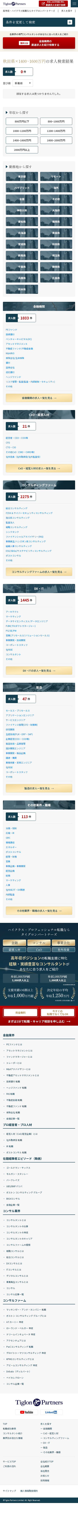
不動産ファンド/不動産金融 (19, 348)
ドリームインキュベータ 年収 (20, 1334)
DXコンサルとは (14, 1263)
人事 (8, 884)
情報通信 (10, 842)
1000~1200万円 (22, 131)
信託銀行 (10, 372)
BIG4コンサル (13, 1198)
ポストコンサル (13, 555)
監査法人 (10, 522)
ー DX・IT (45, 1442)
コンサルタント (13, 654)
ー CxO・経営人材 (49, 1433)
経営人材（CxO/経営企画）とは (22, 1133)
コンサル (10, 1288)
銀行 (8, 362)
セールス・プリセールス (18, 710)
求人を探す (45, 1423)
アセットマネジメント (17, 343)
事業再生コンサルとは (17, 1281)
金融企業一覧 (12, 1204)
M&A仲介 (10, 353)
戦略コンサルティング (16, 527)
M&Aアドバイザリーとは (18, 1069)
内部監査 (10, 894)
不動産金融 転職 (14, 1100)
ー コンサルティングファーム (54, 1438)
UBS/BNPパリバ (14, 1186)
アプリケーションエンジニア (20, 715)
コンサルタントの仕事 (17, 1226)
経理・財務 (11, 856)
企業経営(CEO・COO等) (17, 738)
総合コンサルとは (15, 1257)
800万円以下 (22, 121)
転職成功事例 (9, 1428)
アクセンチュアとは (16, 1340)
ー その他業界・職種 (50, 1452)
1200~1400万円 (56, 131)
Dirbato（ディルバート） (18, 1371)
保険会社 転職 (13, 1112)
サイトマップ (9, 1490)
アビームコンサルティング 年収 (21, 1365)
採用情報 (44, 1480)
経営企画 (10, 870)
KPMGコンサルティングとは (20, 1359)
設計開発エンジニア (15, 748)
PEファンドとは (14, 1044)
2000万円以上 (22, 150)
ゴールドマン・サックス (18, 1167)
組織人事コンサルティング (19, 546)
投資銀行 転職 (13, 1081)
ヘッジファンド (13, 376)
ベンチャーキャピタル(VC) (19, 339)
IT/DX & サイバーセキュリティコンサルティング (29, 512)
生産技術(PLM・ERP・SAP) (19, 734)
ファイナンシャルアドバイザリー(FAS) (24, 536)
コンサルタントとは (16, 1220)
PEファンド (11, 329)
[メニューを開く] (74, 3)
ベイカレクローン (15, 1377)
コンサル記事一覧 (15, 1294)
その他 (9, 386)
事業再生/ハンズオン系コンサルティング (26, 541)
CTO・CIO (11, 447)
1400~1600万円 (22, 140)
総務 (8, 875)
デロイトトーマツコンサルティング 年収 (26, 1352)
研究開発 (10, 729)
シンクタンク (12, 531)
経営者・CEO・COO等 (17, 437)
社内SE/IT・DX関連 (15, 889)
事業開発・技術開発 (15, 640)
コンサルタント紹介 (12, 1433)
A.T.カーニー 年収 (14, 1321)
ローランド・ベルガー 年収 (19, 1328)
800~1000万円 (56, 121)
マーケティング (13, 616)
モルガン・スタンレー (17, 1173)
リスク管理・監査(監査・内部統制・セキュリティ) (30, 381)
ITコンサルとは (13, 1269)
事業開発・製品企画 (15, 753)
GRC (8, 837)
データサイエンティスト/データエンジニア (27, 621)
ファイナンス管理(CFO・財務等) (22, 724)
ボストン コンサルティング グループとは (26, 1315)
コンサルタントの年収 (17, 1232)
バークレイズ (12, 1180)
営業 (8, 861)
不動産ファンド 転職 (16, 1106)
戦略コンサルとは (15, 1250)
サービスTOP (9, 1461)
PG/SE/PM (11, 630)
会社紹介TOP (47, 1461)
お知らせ (44, 1475)
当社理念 (44, 1470)
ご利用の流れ (9, 1466)
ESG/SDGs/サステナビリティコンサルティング (29, 550)
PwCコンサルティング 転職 (19, 1346)
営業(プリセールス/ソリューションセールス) (28, 635)
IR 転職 (9, 1146)
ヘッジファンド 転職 (16, 1087)
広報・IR (10, 832)
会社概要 (44, 1466)
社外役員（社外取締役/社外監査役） (24, 456)
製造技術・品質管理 (15, 743)
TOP (5, 1423)
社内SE (9, 649)
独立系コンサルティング (18, 517)
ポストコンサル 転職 (16, 1152)
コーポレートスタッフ (17, 644)
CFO (8, 442)
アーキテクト (12, 611)
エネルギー (11, 847)
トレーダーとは (14, 1062)
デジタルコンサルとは (17, 1275)
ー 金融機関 (46, 1428)
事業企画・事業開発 (15, 866)
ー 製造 (44, 1447)
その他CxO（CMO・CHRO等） (21, 452)
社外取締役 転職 (14, 1140)
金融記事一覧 (12, 1118)
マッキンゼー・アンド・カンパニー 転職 (26, 1309)
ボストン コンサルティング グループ (24, 1192)
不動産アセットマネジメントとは (22, 1075)
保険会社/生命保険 (15, 357)
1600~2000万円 (56, 140)
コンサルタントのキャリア (19, 1238)
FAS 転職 (10, 1093)
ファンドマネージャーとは (19, 1056)
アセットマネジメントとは (19, 1050)
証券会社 (10, 367)
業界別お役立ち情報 (12, 1438)
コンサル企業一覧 (15, 1383)
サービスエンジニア (15, 719)
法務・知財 (11, 828)
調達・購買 (11, 757)
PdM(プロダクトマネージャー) (21, 625)
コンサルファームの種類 (18, 1244)
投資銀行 (10, 334)
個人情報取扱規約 (29, 1490)
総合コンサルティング (16, 508)
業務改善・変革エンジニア (19, 762)
